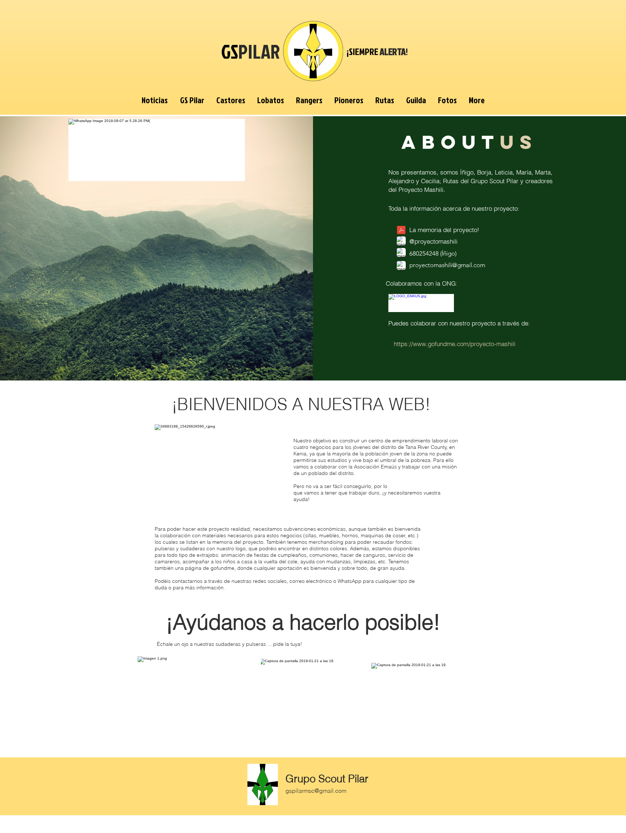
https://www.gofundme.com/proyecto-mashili (455, 344)
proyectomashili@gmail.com (447, 265)
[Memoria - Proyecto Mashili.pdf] (401, 231)
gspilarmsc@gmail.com (315, 790)
